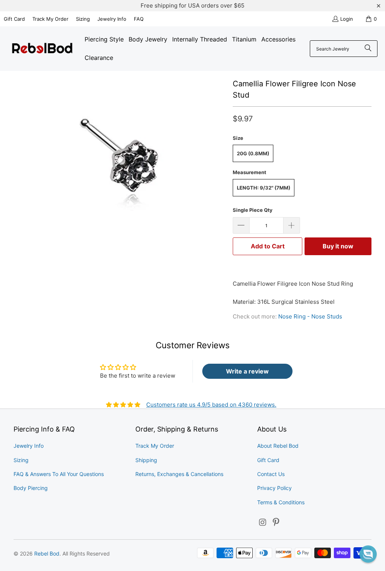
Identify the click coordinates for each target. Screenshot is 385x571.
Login (346, 19)
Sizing (83, 19)
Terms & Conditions (281, 502)
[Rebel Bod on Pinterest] (276, 522)
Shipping (146, 460)
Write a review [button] (247, 371)
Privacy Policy (274, 488)
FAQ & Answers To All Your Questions (59, 474)
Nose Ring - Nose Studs (310, 316)
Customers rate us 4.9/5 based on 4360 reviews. (211, 404)
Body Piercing (31, 488)
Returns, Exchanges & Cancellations (179, 474)
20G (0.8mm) (253, 153)
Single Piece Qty (253, 210)
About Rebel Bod (278, 445)
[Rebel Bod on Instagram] (262, 522)
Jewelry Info (111, 19)
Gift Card (14, 19)
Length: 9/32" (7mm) (263, 188)
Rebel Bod (46, 553)
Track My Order (50, 19)
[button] (368, 554)
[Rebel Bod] (42, 49)
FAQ (139, 19)
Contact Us (271, 474)
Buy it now (338, 246)
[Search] (368, 48)
